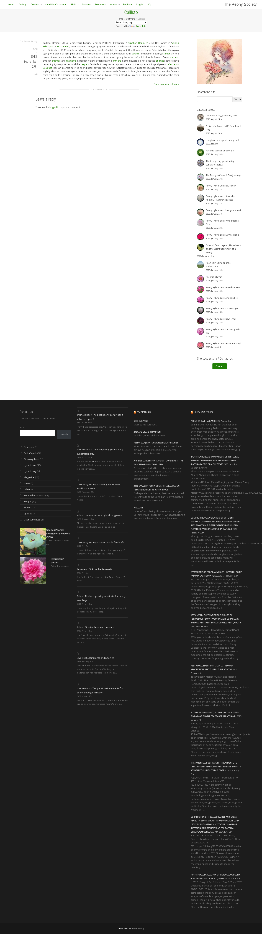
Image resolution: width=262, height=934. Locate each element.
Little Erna (108, 577)
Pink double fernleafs (112, 542)
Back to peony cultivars (166, 84)
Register (127, 4)
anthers (116, 60)
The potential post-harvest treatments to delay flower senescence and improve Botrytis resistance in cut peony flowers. (216, 766)
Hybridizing (30, 471)
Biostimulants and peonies (99, 627)
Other (27, 489)
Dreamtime (63, 46)
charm (93, 461)
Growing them (31, 459)
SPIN (73, 4)
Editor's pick (30, 453)
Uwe (79, 657)
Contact (219, 366)
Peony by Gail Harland (203, 421)
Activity (22, 4)
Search (23, 427)
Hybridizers (30, 465)
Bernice (81, 569)
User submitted (32, 519)
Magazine (29, 477)
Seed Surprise (141, 421)
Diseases (29, 447)
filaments (71, 60)
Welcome (138, 507)
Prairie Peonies (144, 412)
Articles (35, 4)
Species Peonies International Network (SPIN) (58, 533)
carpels (136, 53)
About (113, 4)
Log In (139, 4)
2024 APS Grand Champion (147, 431)
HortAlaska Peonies (203, 412)
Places (27, 507)
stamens (167, 53)
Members (100, 4)
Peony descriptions (34, 495)
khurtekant (83, 414)
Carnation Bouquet (137, 42)
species (28, 513)
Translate (141, 26)
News (27, 483)
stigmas (56, 60)
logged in (54, 107)
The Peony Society (240, 4)
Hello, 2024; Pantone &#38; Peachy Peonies (156, 442)
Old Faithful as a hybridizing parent (104, 515)
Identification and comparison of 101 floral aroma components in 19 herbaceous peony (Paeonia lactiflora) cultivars (215, 460)
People (28, 501)
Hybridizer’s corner (55, 4)
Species (86, 4)
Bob (79, 515)
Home (10, 4)
